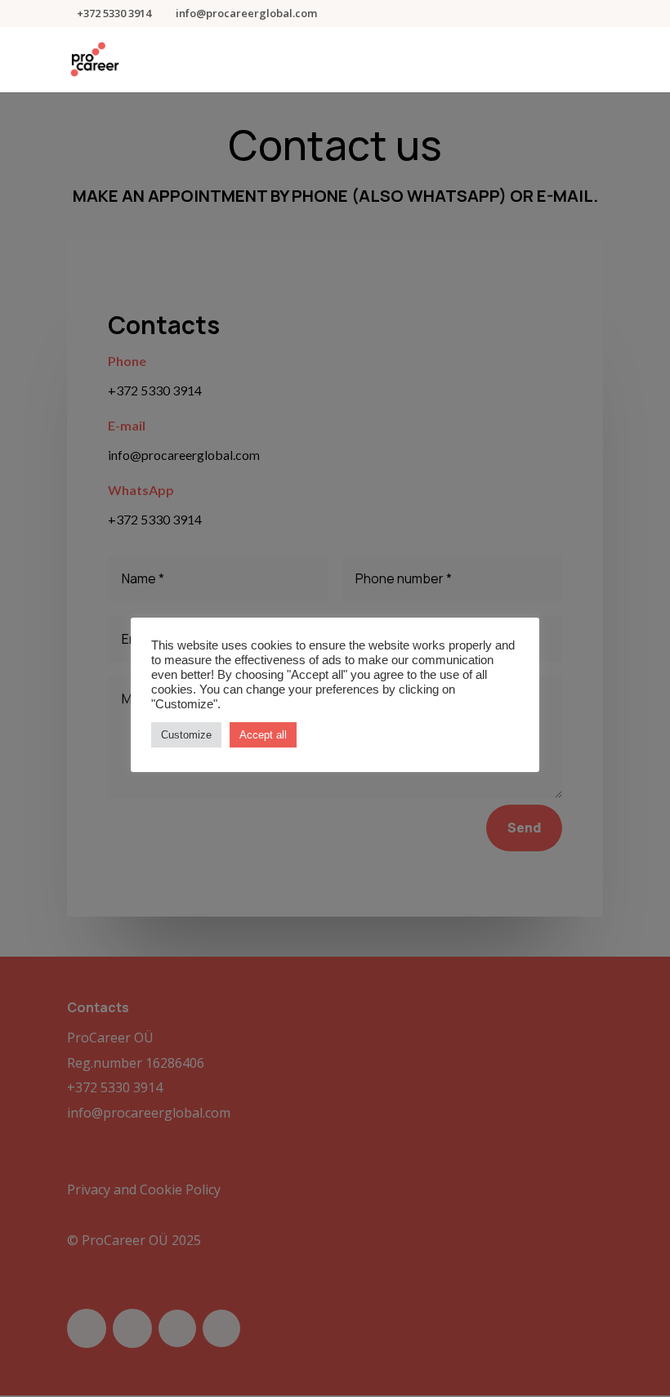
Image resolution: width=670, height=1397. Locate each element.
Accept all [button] (263, 735)
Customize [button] (186, 735)
